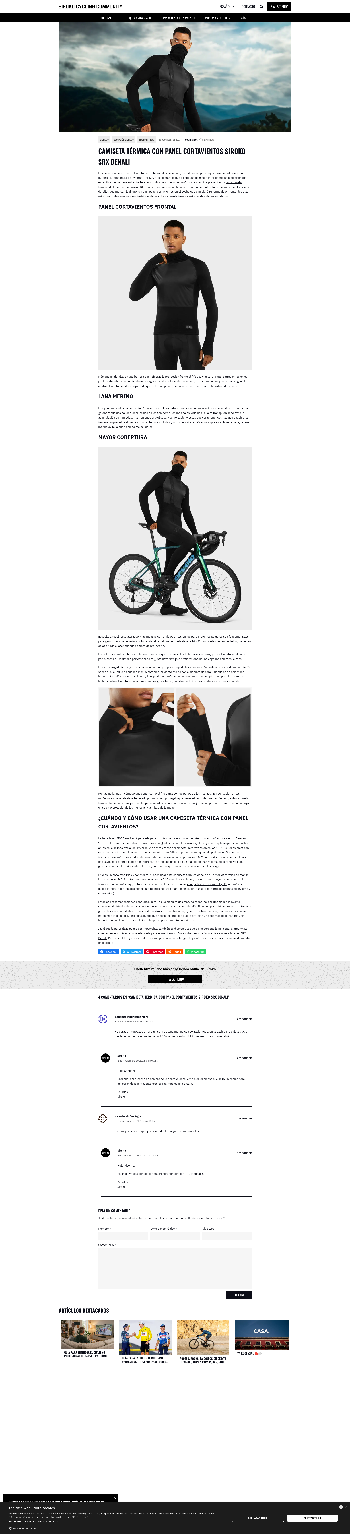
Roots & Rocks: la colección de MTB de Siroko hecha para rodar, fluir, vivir (203, 1360)
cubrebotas (105, 893)
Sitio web (208, 1228)
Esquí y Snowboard (138, 18)
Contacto (248, 6)
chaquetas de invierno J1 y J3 (207, 884)
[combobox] (341, 1507)
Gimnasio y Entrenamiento (178, 18)
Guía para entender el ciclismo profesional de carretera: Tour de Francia (144, 1359)
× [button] (346, 1506)
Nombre (104, 1228)
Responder (244, 1019)
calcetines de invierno (233, 888)
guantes (204, 888)
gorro (214, 888)
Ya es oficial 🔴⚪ (249, 1353)
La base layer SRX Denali (114, 838)
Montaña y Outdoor (217, 18)
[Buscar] (261, 6)
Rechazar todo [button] (258, 1518)
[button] (230, 6)
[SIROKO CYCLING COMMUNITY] (90, 7)
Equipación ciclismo (124, 139)
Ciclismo (104, 139)
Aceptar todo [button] (312, 1518)
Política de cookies (61, 1517)
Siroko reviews (146, 139)
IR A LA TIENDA (279, 6)
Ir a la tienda (175, 978)
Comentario (107, 1245)
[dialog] (175, 1518)
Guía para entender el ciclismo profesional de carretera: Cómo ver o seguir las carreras (85, 1354)
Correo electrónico (163, 1228)
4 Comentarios (191, 139)
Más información (81, 1517)
